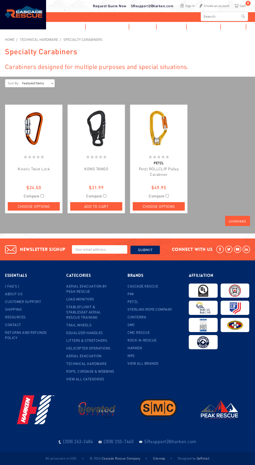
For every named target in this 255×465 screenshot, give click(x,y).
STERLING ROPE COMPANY (150, 309)
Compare (32, 196)
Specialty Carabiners (83, 39)
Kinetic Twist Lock (34, 169)
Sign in (190, 6)
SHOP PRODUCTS (105, 26)
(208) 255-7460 (118, 441)
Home (9, 39)
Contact (233, 26)
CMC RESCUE (139, 332)
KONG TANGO (96, 169)
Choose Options (34, 206)
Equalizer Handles (84, 333)
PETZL (133, 301)
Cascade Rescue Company (121, 458)
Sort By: (13, 83)
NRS (131, 355)
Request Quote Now (109, 6)
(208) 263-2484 (78, 441)
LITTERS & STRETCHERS (86, 340)
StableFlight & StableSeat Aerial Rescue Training (83, 312)
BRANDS (140, 26)
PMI (131, 294)
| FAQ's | (12, 286)
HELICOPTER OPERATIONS (88, 348)
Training (169, 26)
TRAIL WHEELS (78, 325)
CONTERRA (137, 317)
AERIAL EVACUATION (84, 356)
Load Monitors (80, 299)
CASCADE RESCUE (143, 286)
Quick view (34, 128)
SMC (131, 325)
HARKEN (135, 348)
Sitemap (159, 458)
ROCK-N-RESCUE (142, 340)
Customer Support (23, 301)
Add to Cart (96, 206)
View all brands (143, 363)
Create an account (216, 6)
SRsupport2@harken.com (152, 6)
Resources (201, 26)
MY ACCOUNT (65, 26)
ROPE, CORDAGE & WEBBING (90, 371)
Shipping (13, 309)
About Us (13, 294)
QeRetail (203, 458)
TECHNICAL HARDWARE (39, 39)
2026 (97, 458)
